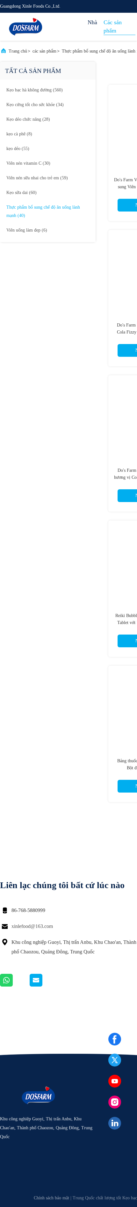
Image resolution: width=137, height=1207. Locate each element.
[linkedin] (114, 1123)
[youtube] (114, 1081)
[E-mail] (44, 985)
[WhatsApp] (15, 985)
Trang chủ (18, 51)
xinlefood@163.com (32, 926)
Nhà (92, 22)
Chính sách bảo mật (51, 1198)
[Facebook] (114, 1039)
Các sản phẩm (113, 26)
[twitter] (114, 1060)
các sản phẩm (44, 51)
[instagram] (114, 1102)
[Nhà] (25, 26)
